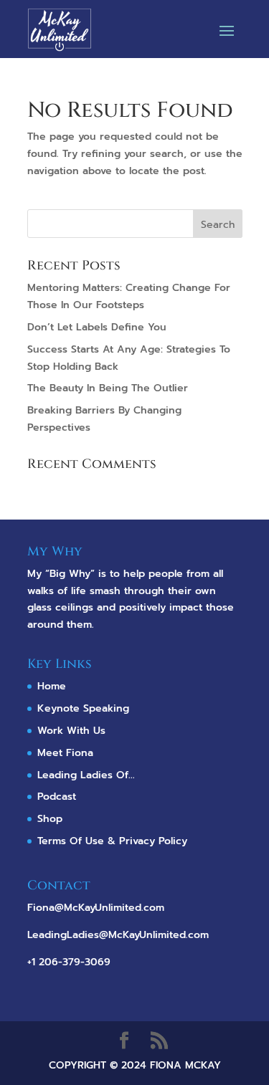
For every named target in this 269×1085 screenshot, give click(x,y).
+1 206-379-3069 (68, 962)
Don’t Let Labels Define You (96, 327)
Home (51, 686)
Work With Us (71, 730)
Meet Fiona (65, 752)
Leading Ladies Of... (86, 775)
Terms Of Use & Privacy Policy (112, 841)
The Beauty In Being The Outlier (107, 388)
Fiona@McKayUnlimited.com (95, 907)
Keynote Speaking (83, 708)
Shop (49, 818)
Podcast (56, 796)
